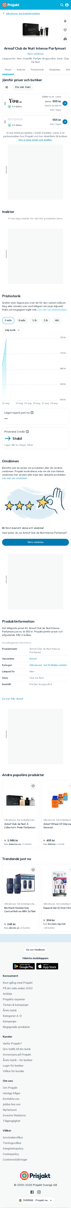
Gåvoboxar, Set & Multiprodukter (23, 13)
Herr (31, 671)
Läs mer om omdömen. (15, 478)
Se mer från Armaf (12, 698)
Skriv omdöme (35, 53)
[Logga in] (67, 5)
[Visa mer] (5, 103)
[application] (35, 370)
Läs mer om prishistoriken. (52, 309)
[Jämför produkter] (65, 39)
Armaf (33, 658)
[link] (20, 814)
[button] (65, 21)
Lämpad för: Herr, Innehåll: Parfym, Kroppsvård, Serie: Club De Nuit (35, 60)
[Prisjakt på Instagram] (39, 1191)
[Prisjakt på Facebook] (32, 1191)
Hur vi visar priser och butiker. (35, 139)
